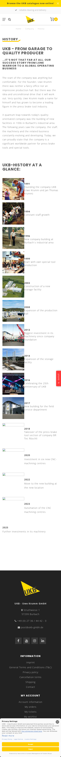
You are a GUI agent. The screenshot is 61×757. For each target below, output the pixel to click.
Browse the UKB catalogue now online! (30, 3)
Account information (30, 701)
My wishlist (30, 716)
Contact (30, 686)
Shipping (30, 682)
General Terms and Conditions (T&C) (30, 667)
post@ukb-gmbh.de (32, 627)
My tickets (31, 711)
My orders (30, 706)
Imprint (30, 662)
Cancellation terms (30, 677)
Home (18, 28)
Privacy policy (30, 672)
